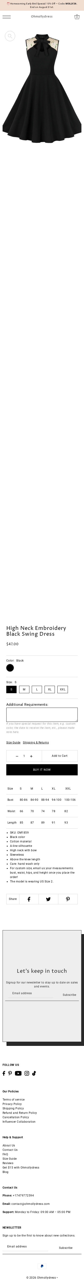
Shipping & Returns (36, 742)
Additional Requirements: (27, 705)
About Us (9, 1145)
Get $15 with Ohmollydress (21, 1167)
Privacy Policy (12, 1104)
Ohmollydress (42, 16)
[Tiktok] (34, 1073)
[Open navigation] (8, 17)
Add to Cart (60, 755)
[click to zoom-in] (10, 36)
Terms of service (14, 1099)
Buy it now (42, 769)
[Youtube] (18, 1073)
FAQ (5, 1154)
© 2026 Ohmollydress (41, 1277)
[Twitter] (48, 899)
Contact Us (10, 1150)
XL (50, 689)
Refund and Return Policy (20, 1113)
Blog (6, 1172)
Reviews (8, 1163)
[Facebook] (28, 899)
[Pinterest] (67, 899)
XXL (63, 689)
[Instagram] (26, 1073)
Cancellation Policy (16, 1117)
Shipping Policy (13, 1108)
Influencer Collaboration (19, 1121)
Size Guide (13, 742)
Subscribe (69, 994)
